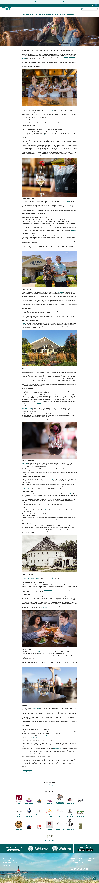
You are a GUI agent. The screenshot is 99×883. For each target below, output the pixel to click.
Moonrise (45, 509)
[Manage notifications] (96, 5)
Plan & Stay (57, 9)
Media (80, 860)
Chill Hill (23, 140)
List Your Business (13, 850)
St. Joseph (43, 134)
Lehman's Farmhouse (26, 488)
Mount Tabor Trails (48, 590)
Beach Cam (4, 5)
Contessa (68, 201)
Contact (73, 860)
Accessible (81, 862)
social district (35, 737)
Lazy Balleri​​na (25, 463)
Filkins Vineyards (59, 292)
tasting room (51, 578)
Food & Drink (49, 9)
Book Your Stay (27, 771)
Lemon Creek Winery (68, 493)
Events (31, 9)
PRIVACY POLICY (60, 878)
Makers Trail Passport (57, 748)
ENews (92, 5)
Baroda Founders (25, 122)
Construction (74, 862)
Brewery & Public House (36, 578)
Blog (64, 9)
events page (73, 230)
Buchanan (39, 403)
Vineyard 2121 (36, 708)
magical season (59, 764)
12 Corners (50, 110)
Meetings (88, 5)
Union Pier (44, 607)
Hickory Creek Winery (50, 391)
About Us (73, 858)
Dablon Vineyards (51, 215)
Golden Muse (24, 323)
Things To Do (39, 9)
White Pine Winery (38, 728)
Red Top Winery (29, 525)
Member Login (90, 858)
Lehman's (51, 479)
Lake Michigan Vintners (27, 408)
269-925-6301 (7, 866)
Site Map (89, 860)
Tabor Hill (40, 651)
